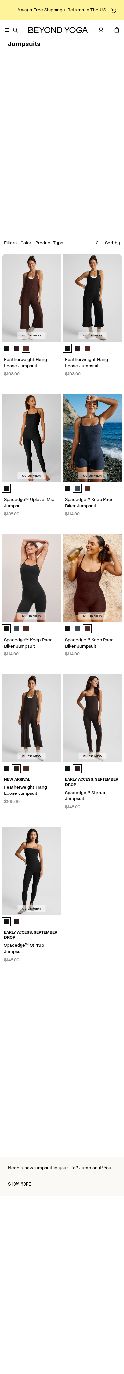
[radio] (6, 348)
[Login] (100, 30)
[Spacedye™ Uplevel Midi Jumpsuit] (31, 438)
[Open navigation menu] (7, 30)
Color (26, 242)
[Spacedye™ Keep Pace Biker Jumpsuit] (92, 438)
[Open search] (15, 30)
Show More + (22, 1184)
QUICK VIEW (31, 335)
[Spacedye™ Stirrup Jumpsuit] (92, 718)
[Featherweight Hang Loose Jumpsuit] (31, 298)
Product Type (49, 242)
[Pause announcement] (113, 10)
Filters (10, 242)
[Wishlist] (108, 30)
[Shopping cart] (116, 30)
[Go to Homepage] (58, 30)
